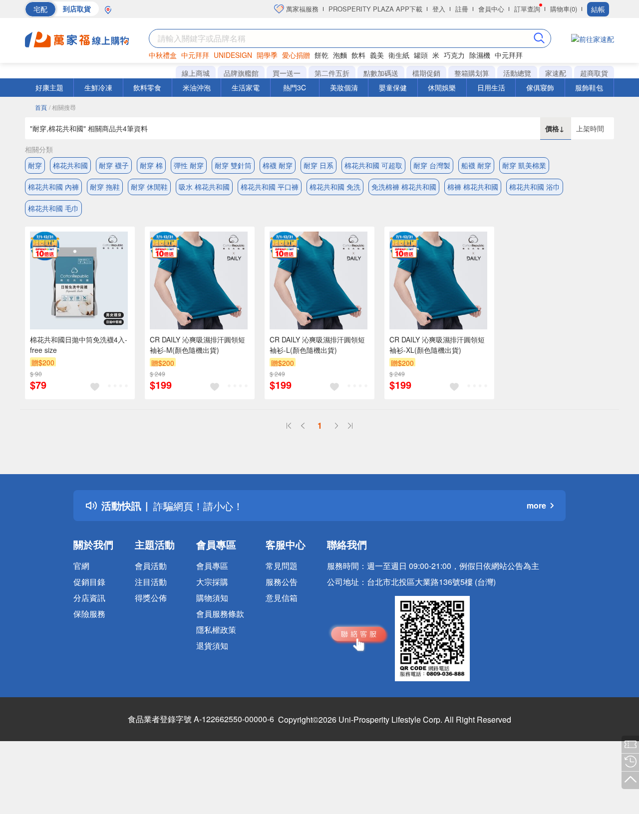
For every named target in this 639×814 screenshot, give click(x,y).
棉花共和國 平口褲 (270, 187)
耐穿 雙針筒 (233, 165)
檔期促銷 (426, 73)
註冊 (461, 8)
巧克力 (454, 55)
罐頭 (421, 55)
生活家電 (246, 87)
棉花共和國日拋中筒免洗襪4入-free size (78, 344)
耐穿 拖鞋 (105, 187)
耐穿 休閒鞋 (149, 187)
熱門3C (294, 87)
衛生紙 (398, 55)
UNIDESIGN (233, 55)
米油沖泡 (197, 87)
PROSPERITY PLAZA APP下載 (375, 8)
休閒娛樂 (442, 87)
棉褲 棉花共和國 (472, 187)
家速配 (555, 73)
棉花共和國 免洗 (335, 187)
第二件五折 (332, 73)
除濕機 (479, 55)
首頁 (41, 107)
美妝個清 (344, 87)
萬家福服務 (301, 8)
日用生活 (491, 87)
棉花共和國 (70, 165)
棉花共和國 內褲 (53, 187)
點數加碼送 (380, 73)
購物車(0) (563, 8)
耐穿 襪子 (114, 165)
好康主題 (49, 87)
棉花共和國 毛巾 (53, 208)
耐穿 (35, 165)
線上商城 (196, 73)
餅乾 (321, 55)
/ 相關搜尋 (62, 107)
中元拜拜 (195, 55)
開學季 (267, 55)
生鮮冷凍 (98, 87)
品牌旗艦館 (241, 73)
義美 (377, 55)
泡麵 (340, 55)
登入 (438, 8)
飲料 (358, 55)
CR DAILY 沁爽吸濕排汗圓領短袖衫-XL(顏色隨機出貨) (437, 344)
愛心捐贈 (296, 55)
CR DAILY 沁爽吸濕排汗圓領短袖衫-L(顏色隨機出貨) (317, 344)
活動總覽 (517, 73)
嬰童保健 (393, 87)
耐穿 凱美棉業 (524, 165)
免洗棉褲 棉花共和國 (403, 187)
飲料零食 (147, 87)
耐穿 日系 (318, 165)
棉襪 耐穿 (278, 165)
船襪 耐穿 (476, 165)
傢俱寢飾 (540, 87)
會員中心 (491, 8)
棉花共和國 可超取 (373, 165)
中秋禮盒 (163, 55)
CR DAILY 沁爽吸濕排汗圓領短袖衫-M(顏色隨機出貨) (197, 344)
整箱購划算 (471, 73)
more (536, 505)
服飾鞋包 (589, 87)
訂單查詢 (527, 8)
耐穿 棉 (151, 165)
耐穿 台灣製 (431, 165)
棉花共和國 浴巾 (534, 187)
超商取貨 (594, 73)
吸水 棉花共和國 (204, 187)
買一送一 (287, 73)
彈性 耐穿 (189, 165)
